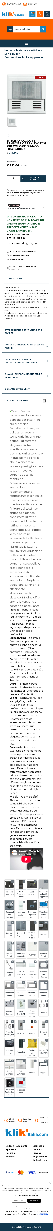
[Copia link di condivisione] (36, 243)
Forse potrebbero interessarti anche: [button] (25, 346)
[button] (10, 29)
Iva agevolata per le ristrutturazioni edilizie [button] (21, 361)
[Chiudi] (44, 400)
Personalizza (19, 1200)
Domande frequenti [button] (17, 389)
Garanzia (10, 1153)
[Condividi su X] (32, 243)
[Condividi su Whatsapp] (27, 243)
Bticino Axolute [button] (17, 400)
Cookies (37, 1149)
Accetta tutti (34, 1200)
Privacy (37, 1153)
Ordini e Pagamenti (16, 1146)
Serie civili (11, 53)
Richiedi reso (40, 1160)
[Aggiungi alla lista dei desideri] (8, 136)
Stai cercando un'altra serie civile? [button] (23, 332)
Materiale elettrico (28, 50)
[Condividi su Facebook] (23, 243)
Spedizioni (11, 1149)
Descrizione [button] (14, 278)
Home (8, 50)
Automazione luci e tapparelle (23, 57)
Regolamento (40, 1156)
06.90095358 (42, 1214)
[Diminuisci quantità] (9, 178)
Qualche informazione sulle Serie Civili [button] (23, 376)
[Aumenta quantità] (18, 178)
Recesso (10, 1156)
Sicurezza (38, 1146)
